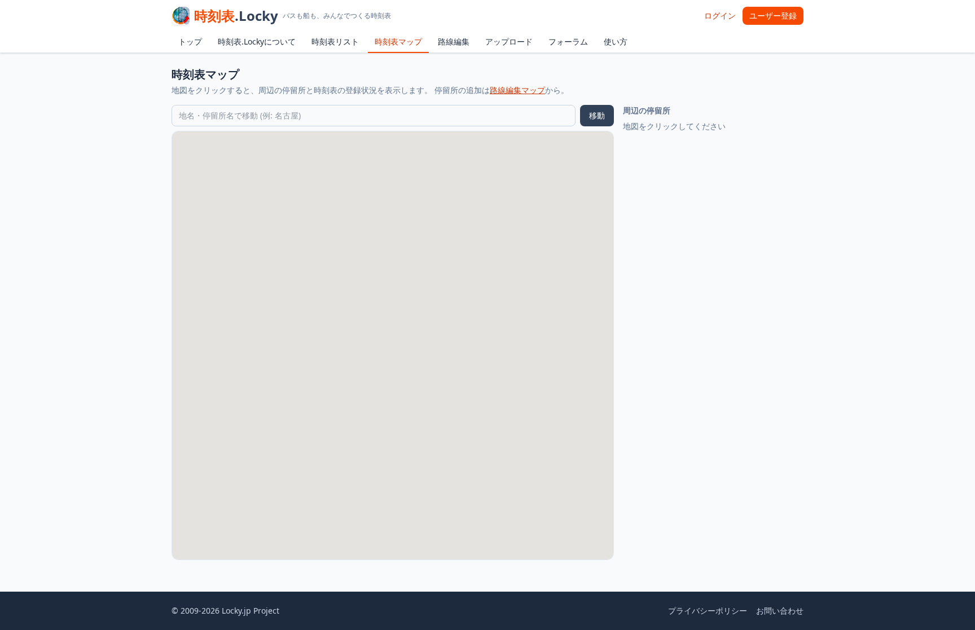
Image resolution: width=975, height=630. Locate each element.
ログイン (720, 15)
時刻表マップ (398, 41)
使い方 (615, 41)
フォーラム (568, 41)
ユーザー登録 (773, 15)
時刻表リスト (335, 41)
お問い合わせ (779, 610)
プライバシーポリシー (707, 610)
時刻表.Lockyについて (257, 41)
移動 (597, 115)
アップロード (509, 41)
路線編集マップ (517, 90)
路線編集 (453, 41)
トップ (190, 41)
